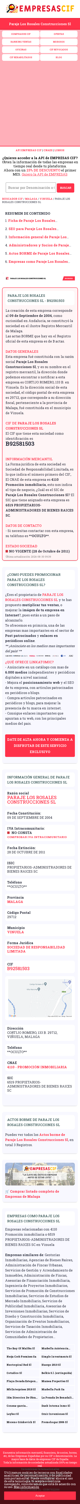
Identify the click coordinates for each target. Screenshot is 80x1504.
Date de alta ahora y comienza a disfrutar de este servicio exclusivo (40, 745)
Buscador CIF (12, 198)
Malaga (31, 198)
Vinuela (46, 198)
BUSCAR (65, 187)
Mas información (26, 1487)
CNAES (48, 150)
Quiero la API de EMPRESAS (44, 174)
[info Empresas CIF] (40, 13)
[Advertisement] (40, 104)
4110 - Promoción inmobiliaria (37, 1067)
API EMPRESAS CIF (29, 150)
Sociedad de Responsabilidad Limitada (36, 949)
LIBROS (59, 150)
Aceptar (40, 1495)
